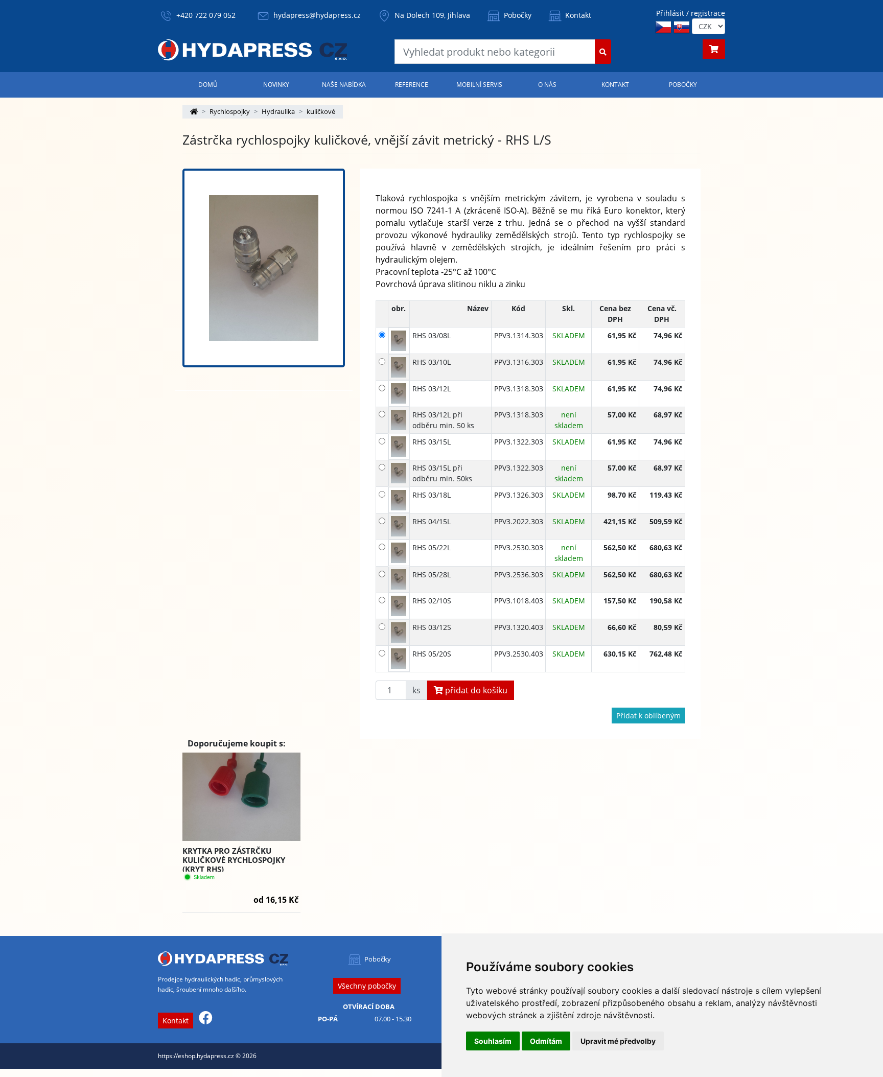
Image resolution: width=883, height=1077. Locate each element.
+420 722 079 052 (206, 15)
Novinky (276, 84)
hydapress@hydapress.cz (317, 15)
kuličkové (321, 111)
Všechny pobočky (367, 986)
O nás (547, 84)
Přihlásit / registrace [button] (690, 13)
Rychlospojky (230, 111)
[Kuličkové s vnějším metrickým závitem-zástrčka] (263, 268)
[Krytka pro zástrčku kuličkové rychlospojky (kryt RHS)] (241, 797)
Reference (411, 84)
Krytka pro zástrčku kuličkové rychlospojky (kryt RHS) (233, 860)
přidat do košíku (475, 690)
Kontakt (577, 15)
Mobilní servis (479, 84)
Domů (208, 84)
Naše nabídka (344, 84)
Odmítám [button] (546, 1041)
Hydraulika (278, 111)
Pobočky (516, 15)
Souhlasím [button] (493, 1041)
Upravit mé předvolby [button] (618, 1041)
